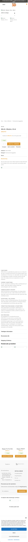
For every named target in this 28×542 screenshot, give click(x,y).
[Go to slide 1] (14, 13)
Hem (2, 121)
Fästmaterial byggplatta (18, 121)
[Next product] (5, 124)
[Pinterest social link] (8, 155)
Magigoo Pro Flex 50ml (7, 448)
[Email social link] (6, 155)
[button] (26, 518)
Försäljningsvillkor (18, 473)
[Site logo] (14, 4)
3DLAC (2, 126)
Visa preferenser (14, 536)
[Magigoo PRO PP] (20, 397)
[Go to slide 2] (14, 15)
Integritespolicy (23, 486)
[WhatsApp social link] (11, 155)
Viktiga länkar (19, 471)
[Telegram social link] (13, 155)
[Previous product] (2, 124)
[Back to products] (3, 124)
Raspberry (7, 464)
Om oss (16, 478)
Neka (14, 532)
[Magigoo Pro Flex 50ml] (7, 397)
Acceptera (14, 529)
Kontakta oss (17, 480)
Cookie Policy (10, 539)
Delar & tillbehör (7, 121)
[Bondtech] (20, 464)
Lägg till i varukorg (13, 143)
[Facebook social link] (5, 155)
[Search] (7, 4)
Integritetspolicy (16, 539)
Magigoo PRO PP (21, 448)
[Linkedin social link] (10, 155)
